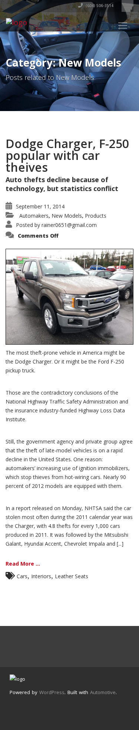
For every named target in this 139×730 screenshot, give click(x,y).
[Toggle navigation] (122, 25)
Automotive (103, 692)
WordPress (51, 692)
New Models (67, 215)
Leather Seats (71, 576)
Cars (22, 576)
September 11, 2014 (40, 206)
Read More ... (23, 563)
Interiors (41, 576)
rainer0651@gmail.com (69, 224)
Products (95, 215)
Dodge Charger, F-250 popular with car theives (67, 155)
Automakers (34, 215)
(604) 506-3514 (99, 5)
